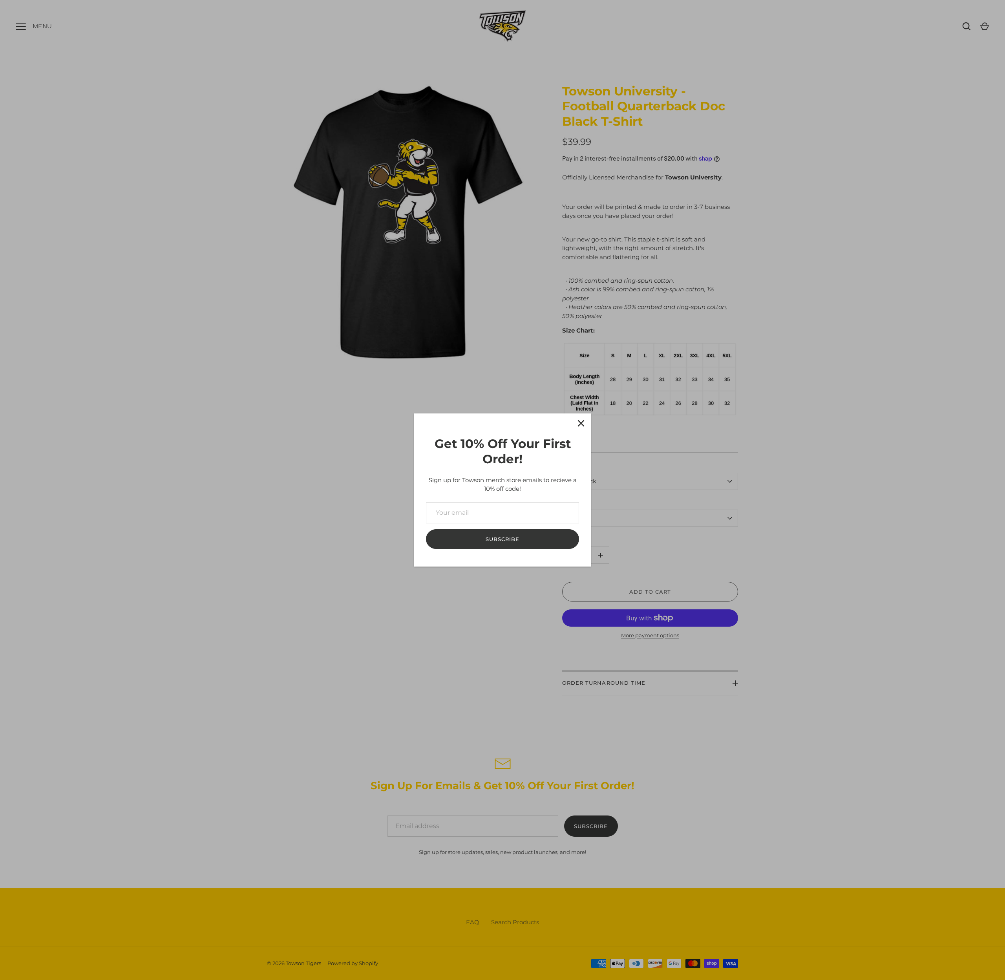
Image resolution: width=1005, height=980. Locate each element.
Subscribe (502, 539)
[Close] (581, 423)
